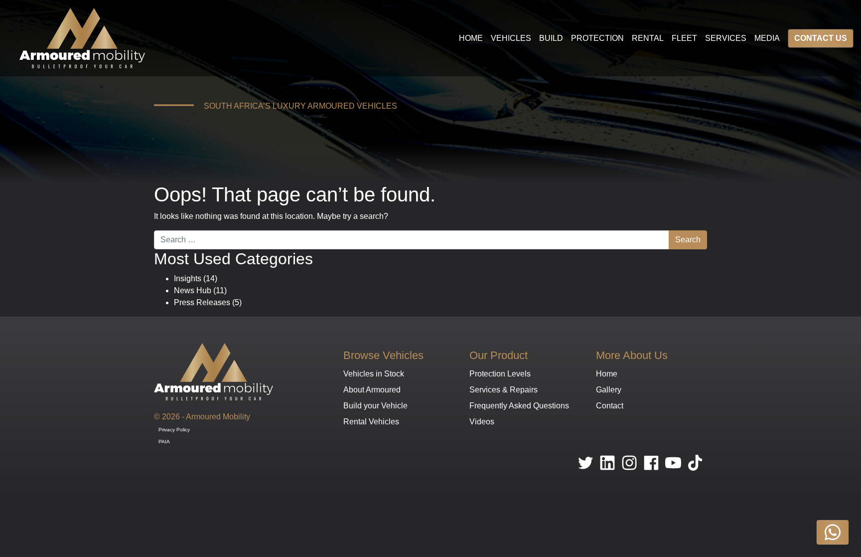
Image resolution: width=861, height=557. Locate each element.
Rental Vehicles (371, 421)
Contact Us (820, 38)
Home (471, 38)
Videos (481, 421)
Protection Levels (500, 374)
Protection (597, 38)
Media (767, 38)
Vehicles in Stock (373, 374)
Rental (648, 38)
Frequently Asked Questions (519, 405)
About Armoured (372, 389)
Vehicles (511, 38)
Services (725, 38)
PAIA (164, 441)
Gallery (608, 389)
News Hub (192, 290)
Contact (609, 405)
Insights (187, 278)
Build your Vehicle (375, 405)
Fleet (684, 38)
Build (551, 38)
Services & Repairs (503, 389)
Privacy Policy (174, 429)
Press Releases (202, 302)
